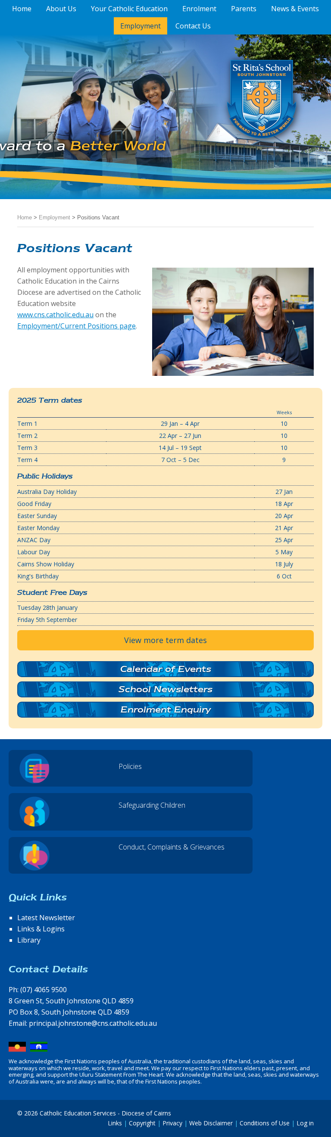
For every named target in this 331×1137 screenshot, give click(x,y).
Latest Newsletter (46, 917)
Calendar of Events (165, 669)
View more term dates (165, 640)
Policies (130, 766)
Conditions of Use (265, 1123)
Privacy (172, 1123)
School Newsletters (165, 689)
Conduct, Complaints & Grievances (172, 847)
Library (29, 940)
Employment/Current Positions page (76, 326)
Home (24, 217)
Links (115, 1123)
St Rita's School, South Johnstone (218, 113)
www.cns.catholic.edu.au (55, 314)
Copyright (142, 1123)
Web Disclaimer (211, 1123)
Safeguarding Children (152, 805)
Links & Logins (41, 929)
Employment (54, 217)
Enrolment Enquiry (166, 709)
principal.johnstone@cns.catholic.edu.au (93, 1023)
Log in (305, 1123)
